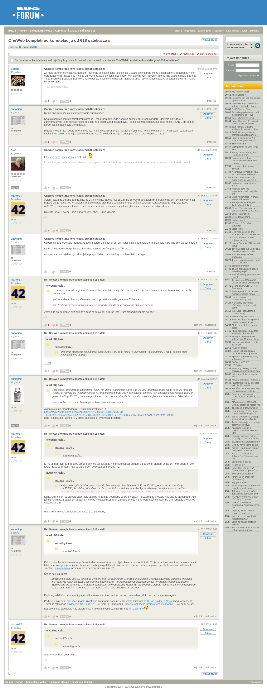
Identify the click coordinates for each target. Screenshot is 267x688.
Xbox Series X (239, 95)
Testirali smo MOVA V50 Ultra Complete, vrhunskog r (246, 281)
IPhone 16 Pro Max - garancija (242, 224)
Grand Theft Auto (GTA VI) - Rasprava (246, 287)
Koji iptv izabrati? (240, 482)
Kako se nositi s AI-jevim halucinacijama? (244, 517)
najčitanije (219, 30)
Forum (23, 30)
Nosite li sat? (238, 465)
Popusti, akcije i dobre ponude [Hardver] (243, 511)
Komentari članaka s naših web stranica (78, 30)
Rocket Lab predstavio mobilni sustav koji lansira (244, 352)
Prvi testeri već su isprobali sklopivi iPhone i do (245, 384)
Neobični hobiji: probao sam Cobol (245, 275)
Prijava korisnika (237, 57)
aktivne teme (204, 30)
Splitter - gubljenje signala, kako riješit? (245, 357)
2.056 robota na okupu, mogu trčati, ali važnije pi (244, 178)
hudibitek (16, 379)
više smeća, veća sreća (61, 157)
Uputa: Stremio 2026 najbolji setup (246, 244)
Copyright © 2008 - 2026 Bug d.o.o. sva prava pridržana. (133, 686)
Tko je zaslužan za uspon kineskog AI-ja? (245, 270)
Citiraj (208, 77)
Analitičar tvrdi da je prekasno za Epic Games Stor (245, 430)
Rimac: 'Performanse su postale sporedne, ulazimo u (246, 209)
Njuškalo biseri (239, 348)
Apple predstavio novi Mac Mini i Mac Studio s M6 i (245, 332)
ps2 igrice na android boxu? (246, 441)
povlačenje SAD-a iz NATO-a (83, 604)
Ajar (13, 150)
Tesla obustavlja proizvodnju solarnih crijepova (246, 423)
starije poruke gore (209, 54)
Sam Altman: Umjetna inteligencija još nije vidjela (245, 127)
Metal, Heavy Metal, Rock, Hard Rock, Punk (245, 153)
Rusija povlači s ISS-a (159, 601)
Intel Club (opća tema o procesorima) (243, 312)
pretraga (254, 30)
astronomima (62, 568)
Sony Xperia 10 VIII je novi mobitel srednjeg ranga (245, 292)
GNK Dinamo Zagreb (242, 109)
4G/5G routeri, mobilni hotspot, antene (243, 238)
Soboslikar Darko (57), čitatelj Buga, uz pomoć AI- (245, 469)
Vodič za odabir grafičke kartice (244, 523)
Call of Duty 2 (238, 220)
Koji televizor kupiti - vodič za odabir (245, 343)
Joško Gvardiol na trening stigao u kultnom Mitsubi (245, 417)
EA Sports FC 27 (240, 362)
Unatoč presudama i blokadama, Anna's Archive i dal (246, 505)
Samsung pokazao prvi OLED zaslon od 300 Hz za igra (245, 396)
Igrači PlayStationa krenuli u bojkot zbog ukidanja (246, 486)
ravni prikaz (189, 54)
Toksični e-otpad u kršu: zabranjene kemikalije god (245, 492)
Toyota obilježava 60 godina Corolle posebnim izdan (246, 250)
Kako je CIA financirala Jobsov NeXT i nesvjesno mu (245, 456)
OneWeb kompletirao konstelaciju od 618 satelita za (147, 60)
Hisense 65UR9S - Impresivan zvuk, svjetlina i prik (245, 191)
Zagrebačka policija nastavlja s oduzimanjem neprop (244, 160)
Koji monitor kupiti (240, 91)
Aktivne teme (235, 86)
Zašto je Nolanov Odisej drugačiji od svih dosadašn (245, 437)
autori (244, 30)
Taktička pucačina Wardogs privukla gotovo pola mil (246, 389)
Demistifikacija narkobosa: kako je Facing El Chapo (245, 104)
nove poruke (232, 30)
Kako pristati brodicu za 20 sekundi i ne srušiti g (245, 528)
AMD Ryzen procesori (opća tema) (243, 478)
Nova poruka (210, 40)
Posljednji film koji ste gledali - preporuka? (246, 99)
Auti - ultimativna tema (243, 118)
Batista (15, 68)
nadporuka (210, 325)
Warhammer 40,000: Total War (245, 147)
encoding (16, 109)
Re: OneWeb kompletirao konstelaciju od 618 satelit (74, 279)
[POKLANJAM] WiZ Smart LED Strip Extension (245, 498)
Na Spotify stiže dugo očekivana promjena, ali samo (244, 305)
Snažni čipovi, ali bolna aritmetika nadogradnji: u (244, 133)
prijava (178, 30)
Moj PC (15, 188)
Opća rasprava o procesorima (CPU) (242, 298)
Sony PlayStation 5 (241, 213)
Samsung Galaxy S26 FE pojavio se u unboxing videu (246, 369)
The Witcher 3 (239, 143)
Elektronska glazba (241, 461)
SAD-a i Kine (136, 608)
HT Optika (237, 365)
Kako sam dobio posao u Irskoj (244, 375)
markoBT (17, 195)
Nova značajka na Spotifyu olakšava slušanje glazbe (245, 320)
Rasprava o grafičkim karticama (242, 255)
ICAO (47, 363)
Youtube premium (240, 265)
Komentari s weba (41, 30)
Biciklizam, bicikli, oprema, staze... (245, 326)
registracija (189, 30)
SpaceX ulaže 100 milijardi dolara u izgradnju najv (245, 122)
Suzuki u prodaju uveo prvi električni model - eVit (245, 113)
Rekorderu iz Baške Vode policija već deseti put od (245, 412)
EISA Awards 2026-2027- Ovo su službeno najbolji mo (246, 403)
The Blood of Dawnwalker (245, 408)
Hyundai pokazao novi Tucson (243, 167)
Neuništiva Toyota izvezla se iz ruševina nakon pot (245, 173)
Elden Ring (237, 229)
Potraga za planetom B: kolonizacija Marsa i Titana (245, 337)
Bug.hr (12, 30)
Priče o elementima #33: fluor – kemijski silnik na (244, 139)
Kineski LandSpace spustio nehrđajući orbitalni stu (245, 449)
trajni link (211, 101)
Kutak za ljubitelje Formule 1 (246, 379)
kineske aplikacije (135, 604)
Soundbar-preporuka (242, 473)
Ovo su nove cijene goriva (245, 445)
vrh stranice (255, 682)
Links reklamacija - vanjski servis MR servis (245, 198)
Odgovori (208, 73)
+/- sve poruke (170, 54)
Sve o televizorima (241, 217)
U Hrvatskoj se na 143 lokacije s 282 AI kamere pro (246, 233)
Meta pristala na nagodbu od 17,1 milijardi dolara (246, 203)
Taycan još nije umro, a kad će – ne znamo (245, 261)
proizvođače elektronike (160, 604)
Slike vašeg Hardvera (243, 316)
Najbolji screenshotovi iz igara (244, 184)
